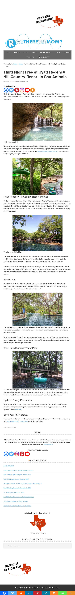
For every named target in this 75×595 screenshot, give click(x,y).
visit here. (18, 409)
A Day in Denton (9, 466)
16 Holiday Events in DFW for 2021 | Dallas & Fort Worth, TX (23, 483)
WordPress (52, 588)
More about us (48, 444)
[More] (32, 90)
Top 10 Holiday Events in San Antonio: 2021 (17, 488)
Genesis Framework (43, 588)
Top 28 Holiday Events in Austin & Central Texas (19, 497)
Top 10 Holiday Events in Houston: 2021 (16, 479)
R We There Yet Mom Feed (38, 460)
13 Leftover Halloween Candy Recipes (16, 501)
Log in (58, 588)
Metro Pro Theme (30, 588)
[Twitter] (11, 90)
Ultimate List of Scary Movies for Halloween (17, 506)
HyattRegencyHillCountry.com (47, 151)
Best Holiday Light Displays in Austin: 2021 (17, 474)
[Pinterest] (16, 90)
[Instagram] (22, 90)
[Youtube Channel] (27, 454)
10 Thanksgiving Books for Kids (14, 492)
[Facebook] (6, 90)
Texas (14, 427)
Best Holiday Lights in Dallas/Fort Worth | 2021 (18, 470)
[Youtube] (27, 90)
